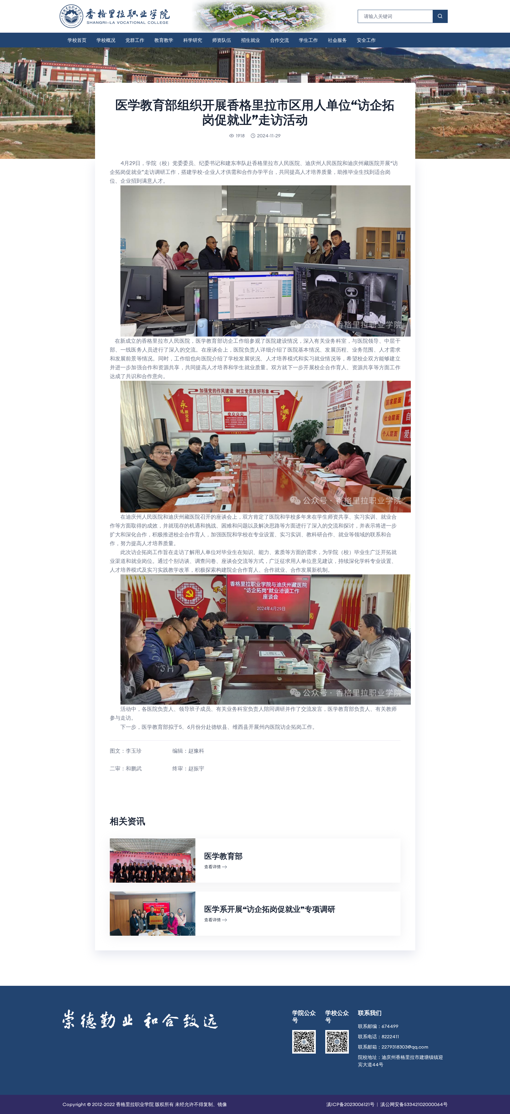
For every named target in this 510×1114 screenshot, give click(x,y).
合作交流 (279, 40)
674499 (390, 1026)
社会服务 (337, 40)
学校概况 (106, 40)
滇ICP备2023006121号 (350, 1104)
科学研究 (192, 40)
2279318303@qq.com (405, 1047)
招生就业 (250, 40)
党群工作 (134, 40)
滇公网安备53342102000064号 (414, 1104)
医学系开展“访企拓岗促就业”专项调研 (269, 909)
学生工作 (308, 40)
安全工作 (366, 40)
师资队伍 (221, 40)
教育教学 (163, 40)
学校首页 (77, 40)
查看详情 (212, 866)
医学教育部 (223, 856)
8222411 (390, 1036)
